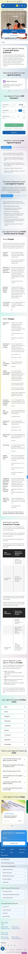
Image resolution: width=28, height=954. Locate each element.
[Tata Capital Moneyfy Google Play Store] (6, 937)
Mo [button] (23, 110)
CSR (2, 852)
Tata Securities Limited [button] (8, 897)
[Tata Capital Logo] (5, 923)
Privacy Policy (12, 949)
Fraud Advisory (19, 949)
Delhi (5, 707)
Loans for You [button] (6, 906)
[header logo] (7, 6)
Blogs (10, 1)
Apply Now (14, 31)
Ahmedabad (7, 744)
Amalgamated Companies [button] (8, 876)
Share (19, 821)
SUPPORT (14, 1)
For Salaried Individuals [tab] (7, 195)
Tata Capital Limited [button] (7, 891)
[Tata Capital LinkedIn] (15, 945)
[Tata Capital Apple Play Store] (17, 927)
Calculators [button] (5, 913)
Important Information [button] (8, 869)
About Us (3, 849)
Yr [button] (20, 110)
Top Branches (6, 882)
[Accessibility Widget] (3, 949)
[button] (3, 6)
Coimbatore (7, 725)
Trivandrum (7, 735)
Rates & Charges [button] (6, 916)
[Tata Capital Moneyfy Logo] (5, 933)
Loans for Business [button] (7, 910)
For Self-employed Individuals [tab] (20, 195)
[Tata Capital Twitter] (5, 945)
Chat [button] (24, 953)
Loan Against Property (8, 9)
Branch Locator (4, 855)
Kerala (6, 711)
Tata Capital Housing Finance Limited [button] (11, 894)
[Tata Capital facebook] (2, 945)
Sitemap (25, 949)
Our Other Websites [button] (7, 879)
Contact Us (21, 852)
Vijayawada (7, 739)
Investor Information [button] (7, 872)
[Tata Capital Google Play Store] (6, 927)
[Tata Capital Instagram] (9, 945)
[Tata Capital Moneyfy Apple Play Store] (17, 937)
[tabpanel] (14, 214)
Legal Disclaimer (4, 949)
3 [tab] (14, 825)
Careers (12, 849)
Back (4, 42)
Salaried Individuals (6, 147)
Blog (11, 852)
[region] (14, 570)
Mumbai (6, 730)
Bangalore (7, 716)
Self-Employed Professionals (18, 147)
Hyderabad (7, 721)
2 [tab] (13, 825)
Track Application (14, 35)
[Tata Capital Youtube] (12, 945)
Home (2, 9)
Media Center (22, 849)
